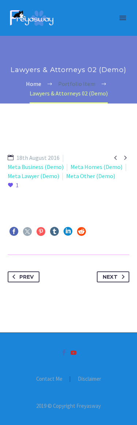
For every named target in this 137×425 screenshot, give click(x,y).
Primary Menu (122, 17)
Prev (26, 277)
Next (110, 277)
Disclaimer (89, 379)
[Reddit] (81, 231)
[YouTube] (73, 353)
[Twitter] (27, 231)
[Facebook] (13, 231)
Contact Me (49, 379)
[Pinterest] (41, 231)
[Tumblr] (54, 231)
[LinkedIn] (68, 231)
